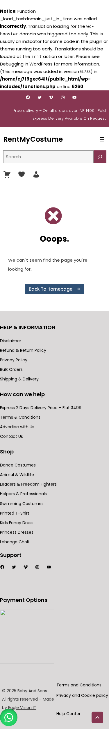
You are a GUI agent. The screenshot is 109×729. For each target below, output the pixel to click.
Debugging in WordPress (26, 64)
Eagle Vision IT (22, 707)
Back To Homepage (50, 289)
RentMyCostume (33, 139)
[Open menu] (102, 139)
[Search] (100, 156)
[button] (8, 717)
